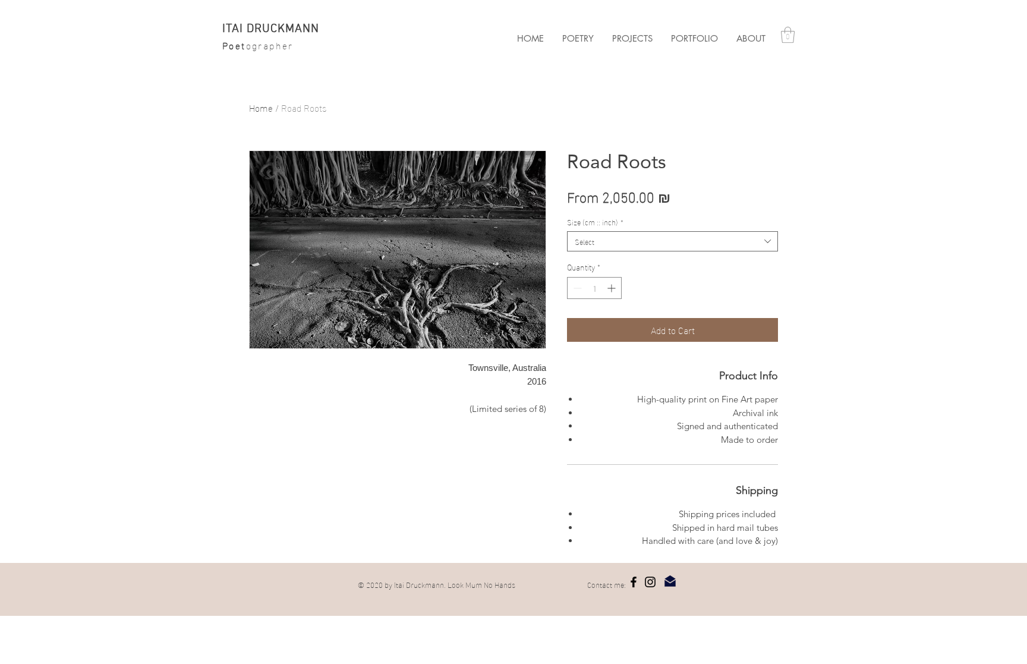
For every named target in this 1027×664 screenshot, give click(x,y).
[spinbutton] (594, 288)
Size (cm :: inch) (595, 221)
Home (261, 107)
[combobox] (672, 241)
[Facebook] (633, 582)
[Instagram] (650, 582)
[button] (632, 39)
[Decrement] (576, 288)
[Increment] (612, 288)
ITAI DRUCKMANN (270, 29)
